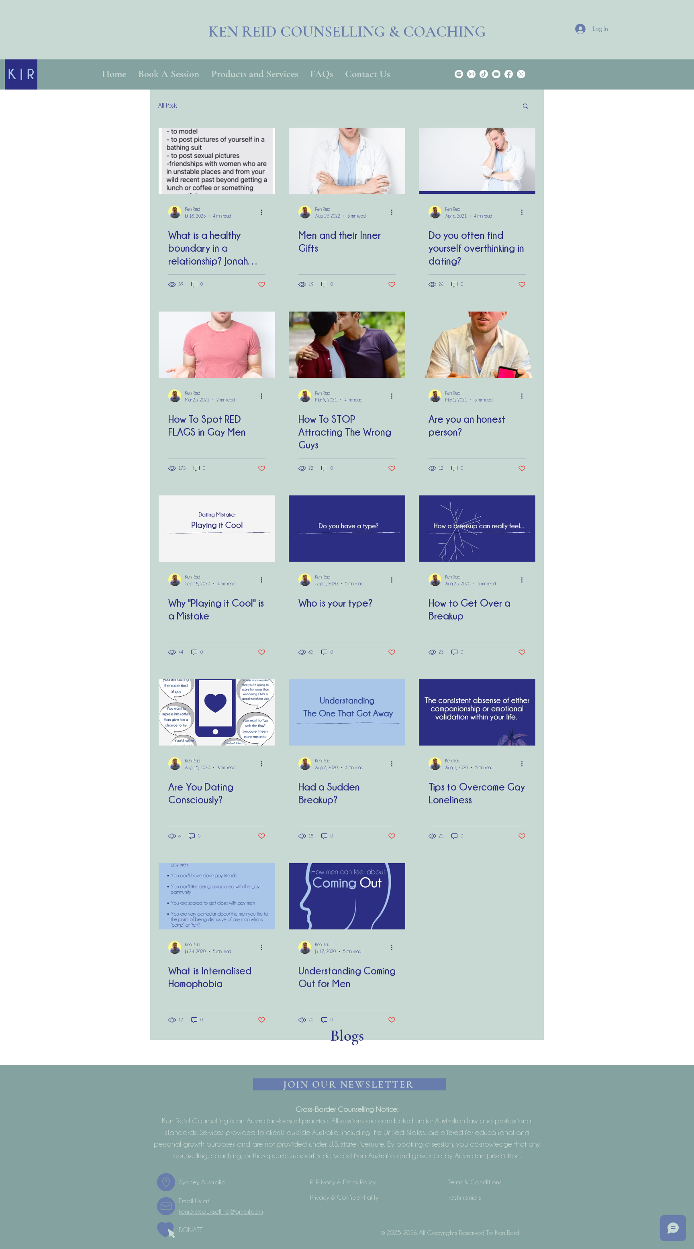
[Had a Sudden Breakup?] (347, 712)
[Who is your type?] (347, 528)
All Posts (167, 105)
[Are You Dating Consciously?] (217, 712)
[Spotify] (459, 74)
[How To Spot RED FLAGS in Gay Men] (217, 345)
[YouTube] (496, 74)
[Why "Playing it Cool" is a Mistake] (217, 528)
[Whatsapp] (521, 74)
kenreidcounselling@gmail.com (221, 1211)
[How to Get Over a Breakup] (477, 528)
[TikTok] (484, 74)
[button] (525, 106)
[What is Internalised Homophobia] (217, 896)
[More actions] (264, 212)
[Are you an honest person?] (477, 345)
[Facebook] (508, 74)
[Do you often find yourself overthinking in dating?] (477, 161)
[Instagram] (471, 74)
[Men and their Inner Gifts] (347, 161)
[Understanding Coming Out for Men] (347, 896)
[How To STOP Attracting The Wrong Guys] (347, 345)
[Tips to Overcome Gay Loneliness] (477, 712)
